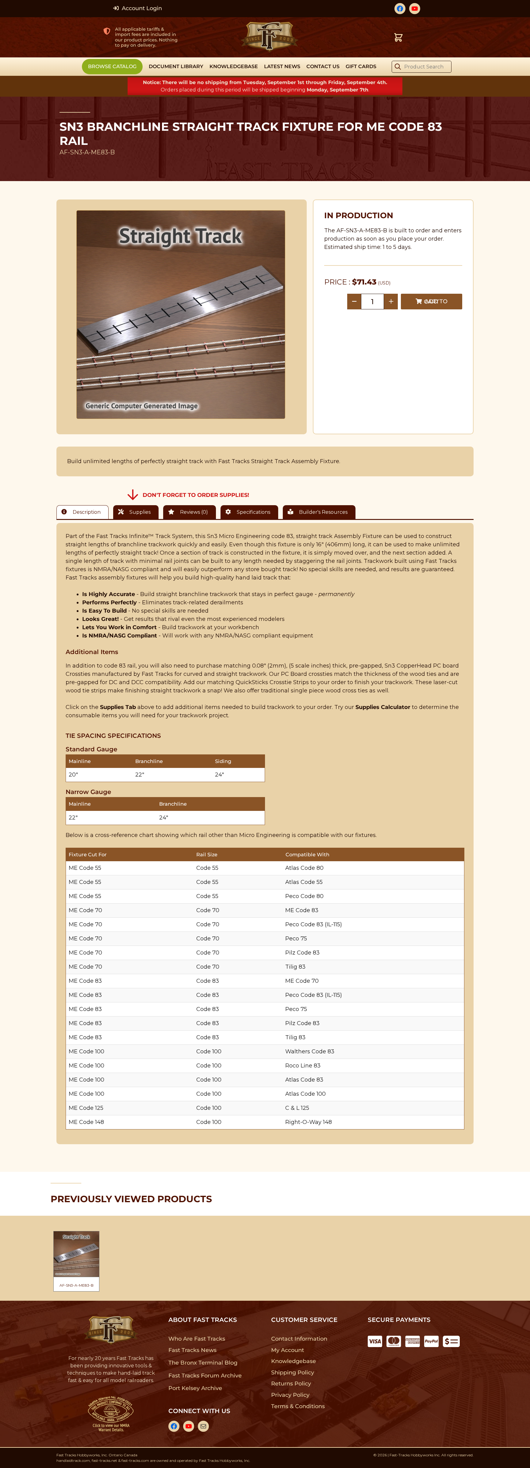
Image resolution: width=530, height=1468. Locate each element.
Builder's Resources (323, 512)
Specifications (253, 512)
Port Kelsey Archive (195, 1388)
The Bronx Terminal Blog (202, 1362)
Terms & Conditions (298, 1406)
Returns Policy (291, 1383)
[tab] (84, 512)
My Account (287, 1350)
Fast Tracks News (192, 1350)
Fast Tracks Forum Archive (204, 1375)
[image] (181, 314)
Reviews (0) (193, 512)
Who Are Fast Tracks (196, 1338)
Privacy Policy (290, 1395)
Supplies (139, 512)
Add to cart (435, 301)
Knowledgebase (293, 1361)
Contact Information (299, 1338)
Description (86, 512)
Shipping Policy (292, 1372)
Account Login (141, 8)
